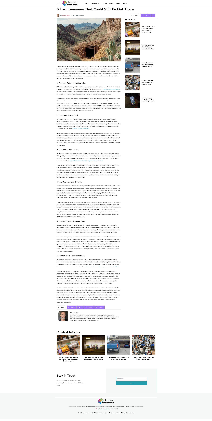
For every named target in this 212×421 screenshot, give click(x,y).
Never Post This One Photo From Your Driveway (147, 65)
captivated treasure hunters (112, 89)
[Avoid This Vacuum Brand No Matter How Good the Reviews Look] (132, 29)
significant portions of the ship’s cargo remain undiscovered (86, 161)
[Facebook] (142, 15)
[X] (146, 15)
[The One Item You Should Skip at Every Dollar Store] (132, 47)
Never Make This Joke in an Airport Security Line (148, 82)
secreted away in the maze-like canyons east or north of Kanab (101, 267)
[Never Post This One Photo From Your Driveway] (132, 65)
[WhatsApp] (153, 15)
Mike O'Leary (66, 15)
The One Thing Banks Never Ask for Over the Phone (148, 100)
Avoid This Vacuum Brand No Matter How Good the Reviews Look (148, 29)
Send (130, 383)
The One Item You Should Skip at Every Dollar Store (148, 47)
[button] (59, 3)
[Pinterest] (150, 15)
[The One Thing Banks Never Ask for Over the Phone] (132, 100)
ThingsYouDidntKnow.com (102, 409)
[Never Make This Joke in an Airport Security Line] (132, 82)
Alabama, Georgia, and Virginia (80, 129)
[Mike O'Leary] (58, 15)
